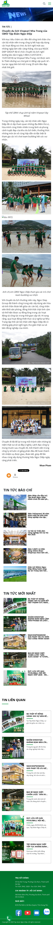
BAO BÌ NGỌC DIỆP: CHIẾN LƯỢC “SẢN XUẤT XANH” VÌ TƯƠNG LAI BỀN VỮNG (38, 655)
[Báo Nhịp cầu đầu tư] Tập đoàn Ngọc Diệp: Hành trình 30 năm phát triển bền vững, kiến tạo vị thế (38, 497)
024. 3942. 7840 (40, 886)
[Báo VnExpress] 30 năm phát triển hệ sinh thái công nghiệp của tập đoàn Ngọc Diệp (38, 515)
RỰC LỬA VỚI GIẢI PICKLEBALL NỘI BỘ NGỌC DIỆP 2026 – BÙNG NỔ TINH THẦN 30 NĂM (39, 673)
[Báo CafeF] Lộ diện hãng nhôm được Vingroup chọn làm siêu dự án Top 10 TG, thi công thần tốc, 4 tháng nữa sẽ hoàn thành (38, 551)
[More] (9, 473)
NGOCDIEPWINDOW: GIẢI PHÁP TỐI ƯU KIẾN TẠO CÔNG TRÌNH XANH (38, 637)
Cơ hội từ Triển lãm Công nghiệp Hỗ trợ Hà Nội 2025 (38, 532)
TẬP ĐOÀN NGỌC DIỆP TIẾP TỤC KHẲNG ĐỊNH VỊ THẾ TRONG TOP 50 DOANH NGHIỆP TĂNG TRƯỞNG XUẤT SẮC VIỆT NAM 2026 (37, 845)
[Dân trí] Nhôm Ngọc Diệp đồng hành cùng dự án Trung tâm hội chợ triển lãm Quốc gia (38, 569)
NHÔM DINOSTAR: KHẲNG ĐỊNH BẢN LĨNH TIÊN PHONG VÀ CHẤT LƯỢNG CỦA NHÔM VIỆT (38, 618)
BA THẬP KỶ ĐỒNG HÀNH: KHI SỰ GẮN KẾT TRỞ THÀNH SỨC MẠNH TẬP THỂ (38, 600)
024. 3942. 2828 (24, 886)
